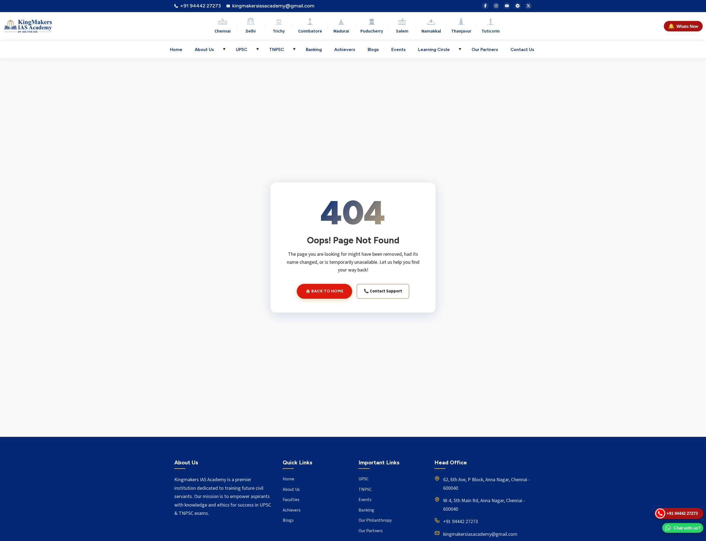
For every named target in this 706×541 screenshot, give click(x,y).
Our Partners (485, 49)
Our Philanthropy (375, 520)
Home (176, 49)
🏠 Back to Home (324, 291)
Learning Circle (434, 49)
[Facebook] (485, 5)
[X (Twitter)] (528, 5)
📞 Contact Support (383, 291)
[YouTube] (507, 5)
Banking (314, 49)
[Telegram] (517, 5)
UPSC (241, 49)
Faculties (291, 500)
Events (398, 49)
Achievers (344, 49)
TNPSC (276, 49)
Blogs (373, 49)
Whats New (683, 26)
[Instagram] (496, 5)
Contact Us (522, 49)
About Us (204, 49)
